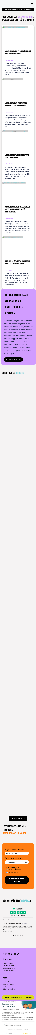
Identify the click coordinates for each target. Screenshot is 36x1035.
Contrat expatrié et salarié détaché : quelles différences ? (18, 52)
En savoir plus (18, 818)
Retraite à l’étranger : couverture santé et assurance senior (17, 262)
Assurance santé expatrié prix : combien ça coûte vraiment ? (16, 104)
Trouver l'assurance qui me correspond (18, 9)
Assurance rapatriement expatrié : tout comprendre (17, 156)
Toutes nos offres (13, 359)
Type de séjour (12, 867)
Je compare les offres (16, 880)
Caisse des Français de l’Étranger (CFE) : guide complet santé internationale (17, 209)
